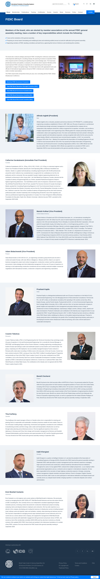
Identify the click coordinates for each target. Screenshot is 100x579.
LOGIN (90, 12)
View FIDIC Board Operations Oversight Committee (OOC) (22, 86)
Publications (25, 12)
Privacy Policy (63, 563)
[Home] (19, 6)
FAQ (93, 563)
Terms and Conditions (81, 563)
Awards (55, 12)
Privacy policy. (75, 577)
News (61, 12)
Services (67, 12)
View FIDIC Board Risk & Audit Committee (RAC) (20, 99)
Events (49, 12)
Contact (80, 12)
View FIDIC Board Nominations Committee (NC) (19, 95)
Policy (74, 12)
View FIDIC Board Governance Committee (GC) (19, 90)
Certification (41, 12)
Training (33, 12)
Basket (77, 4)
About (8, 12)
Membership (16, 12)
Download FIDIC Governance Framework (18, 82)
